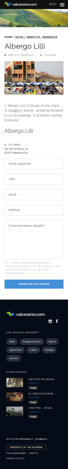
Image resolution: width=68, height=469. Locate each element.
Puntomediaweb (16, 453)
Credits (33, 453)
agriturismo (15, 349)
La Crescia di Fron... (41, 393)
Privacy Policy (15, 458)
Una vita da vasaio (41, 379)
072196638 (50, 55)
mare (12, 341)
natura (52, 341)
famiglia (49, 349)
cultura (33, 349)
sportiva (13, 358)
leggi (33, 387)
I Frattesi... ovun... (41, 408)
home (8, 37)
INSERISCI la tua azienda (26, 447)
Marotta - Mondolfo (42, 37)
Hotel (19, 37)
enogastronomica (32, 341)
